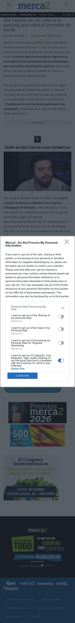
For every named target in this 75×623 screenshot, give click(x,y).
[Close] (67, 243)
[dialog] (37, 311)
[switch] (61, 316)
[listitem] (37, 307)
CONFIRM (22, 375)
